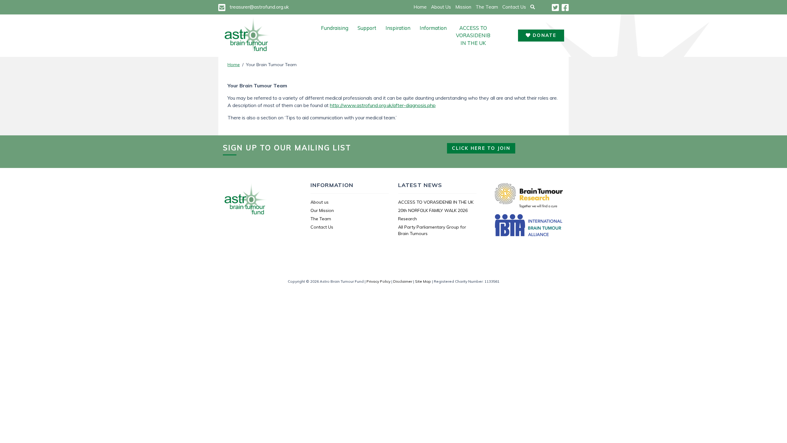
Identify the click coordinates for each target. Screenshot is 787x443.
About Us (441, 7)
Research (407, 219)
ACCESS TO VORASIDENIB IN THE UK (473, 35)
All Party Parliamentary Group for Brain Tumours (432, 230)
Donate (544, 35)
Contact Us (514, 7)
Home (420, 7)
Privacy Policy (378, 281)
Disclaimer (402, 281)
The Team (487, 7)
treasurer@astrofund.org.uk (259, 7)
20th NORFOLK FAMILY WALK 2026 (433, 210)
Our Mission (322, 210)
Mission (463, 7)
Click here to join (481, 148)
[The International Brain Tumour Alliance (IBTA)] (528, 226)
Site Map (423, 281)
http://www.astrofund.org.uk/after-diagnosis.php (383, 105)
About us (319, 202)
